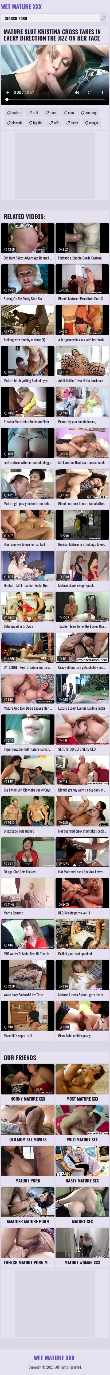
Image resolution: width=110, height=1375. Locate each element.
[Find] (103, 18)
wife (56, 122)
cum (71, 112)
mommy (90, 112)
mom (53, 112)
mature (16, 112)
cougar (94, 122)
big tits (37, 122)
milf (35, 112)
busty (74, 122)
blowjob (16, 122)
